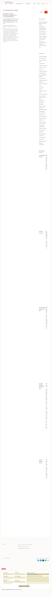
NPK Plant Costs (42, 114)
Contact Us (4, 568)
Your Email (17, 572)
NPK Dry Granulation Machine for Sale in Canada (43, 23)
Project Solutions (42, 137)
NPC (37, 558)
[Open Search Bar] (47, 3)
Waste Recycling (42, 141)
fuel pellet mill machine (14, 40)
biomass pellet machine (8, 28)
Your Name (5, 572)
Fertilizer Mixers (42, 78)
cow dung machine (6, 32)
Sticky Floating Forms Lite (16, 589)
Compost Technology (43, 65)
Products (10, 3)
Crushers (41, 69)
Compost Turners (42, 67)
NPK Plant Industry (43, 116)
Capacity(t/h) (17, 580)
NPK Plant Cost (9, 2)
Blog (34, 3)
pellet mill (4, 41)
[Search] (46, 12)
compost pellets (15, 28)
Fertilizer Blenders (42, 73)
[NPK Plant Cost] (4, 2)
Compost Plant (42, 63)
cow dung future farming (13, 31)
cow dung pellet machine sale (8, 34)
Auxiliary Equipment (43, 56)
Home (6, 3)
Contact (43, 3)
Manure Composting (43, 94)
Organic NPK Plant (42, 128)
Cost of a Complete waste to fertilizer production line (43, 38)
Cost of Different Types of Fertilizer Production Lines (42, 33)
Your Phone (5, 576)
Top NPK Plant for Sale (43, 558)
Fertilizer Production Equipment (9, 25)
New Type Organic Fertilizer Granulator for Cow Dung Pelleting (10, 15)
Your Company (17, 576)
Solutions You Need (31, 572)
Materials (5, 580)
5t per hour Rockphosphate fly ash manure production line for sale (42, 44)
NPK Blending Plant (43, 109)
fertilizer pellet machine (12, 39)
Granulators (5, 26)
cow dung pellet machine (14, 33)
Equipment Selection (43, 71)
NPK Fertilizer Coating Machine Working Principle (42, 28)
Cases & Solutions (19, 3)
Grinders (41, 88)
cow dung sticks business (10, 38)
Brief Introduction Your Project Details (34, 575)
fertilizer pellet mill (6, 40)
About (38, 3)
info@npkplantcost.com (24, 548)
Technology (28, 3)
